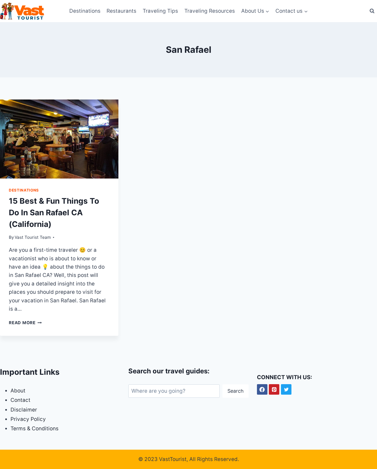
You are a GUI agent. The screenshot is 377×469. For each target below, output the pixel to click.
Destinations (84, 11)
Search (235, 391)
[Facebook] (262, 389)
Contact (20, 400)
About (17, 390)
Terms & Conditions (34, 428)
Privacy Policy (28, 419)
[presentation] (59, 139)
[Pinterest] (274, 389)
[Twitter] (286, 389)
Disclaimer (23, 410)
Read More (25, 322)
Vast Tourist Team (33, 237)
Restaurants (121, 11)
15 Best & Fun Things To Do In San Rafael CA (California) (54, 212)
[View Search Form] (372, 11)
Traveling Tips (160, 11)
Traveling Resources (209, 11)
